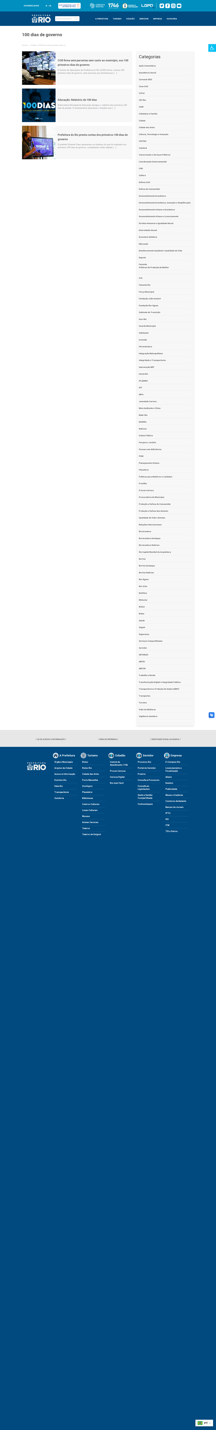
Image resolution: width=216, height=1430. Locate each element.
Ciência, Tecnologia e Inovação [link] (153, 134)
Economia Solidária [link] (148, 237)
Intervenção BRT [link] (146, 367)
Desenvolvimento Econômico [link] (152, 196)
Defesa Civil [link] (144, 182)
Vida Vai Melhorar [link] (147, 709)
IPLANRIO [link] (143, 381)
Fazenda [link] (143, 264)
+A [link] (50, 6)
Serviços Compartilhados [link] (151, 641)
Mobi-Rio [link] (143, 415)
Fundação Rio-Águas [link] (148, 305)
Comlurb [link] (143, 148)
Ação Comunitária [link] (147, 66)
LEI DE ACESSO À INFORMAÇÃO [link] (51, 739)
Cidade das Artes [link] (147, 127)
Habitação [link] (144, 333)
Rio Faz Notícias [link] (146, 573)
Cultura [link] (142, 175)
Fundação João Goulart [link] (150, 299)
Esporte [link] (142, 257)
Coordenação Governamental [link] (153, 162)
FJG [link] (140, 278)
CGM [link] (141, 107)
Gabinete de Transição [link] (149, 312)
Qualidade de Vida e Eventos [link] (152, 518)
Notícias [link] (143, 429)
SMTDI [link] (142, 662)
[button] (76, 18)
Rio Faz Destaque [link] (147, 566)
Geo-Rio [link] (142, 319)
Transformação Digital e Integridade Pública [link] (160, 682)
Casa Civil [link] (143, 86)
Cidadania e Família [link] (148, 114)
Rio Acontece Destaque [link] (149, 538)
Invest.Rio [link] (143, 374)
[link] (212, 48)
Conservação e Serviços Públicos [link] (154, 155)
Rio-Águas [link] (144, 579)
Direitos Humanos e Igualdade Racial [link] (156, 223)
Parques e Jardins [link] (147, 442)
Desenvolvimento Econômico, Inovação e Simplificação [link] (165, 203)
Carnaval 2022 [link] (145, 79)
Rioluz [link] (142, 607)
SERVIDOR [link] (143, 19)
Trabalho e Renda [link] (147, 675)
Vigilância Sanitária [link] (148, 716)
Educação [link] (143, 244)
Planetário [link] (144, 470)
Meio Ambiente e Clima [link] (149, 408)
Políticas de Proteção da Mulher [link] (154, 267)
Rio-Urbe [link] (143, 586)
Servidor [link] (143, 648)
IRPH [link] (141, 394)
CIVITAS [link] (142, 141)
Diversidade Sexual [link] (148, 230)
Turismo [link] (143, 703)
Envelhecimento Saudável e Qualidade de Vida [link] (160, 251)
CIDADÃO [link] (130, 19)
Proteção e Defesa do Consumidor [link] (155, 504)
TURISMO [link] (117, 19)
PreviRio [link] (143, 483)
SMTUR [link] (142, 668)
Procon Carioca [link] (146, 490)
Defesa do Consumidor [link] (149, 189)
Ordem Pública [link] (146, 435)
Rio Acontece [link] (145, 531)
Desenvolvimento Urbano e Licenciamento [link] (158, 216)
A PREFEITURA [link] (101, 19)
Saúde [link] (142, 620)
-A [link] (46, 6)
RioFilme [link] (143, 593)
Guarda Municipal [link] (147, 326)
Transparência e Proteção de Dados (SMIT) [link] (159, 689)
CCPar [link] (142, 93)
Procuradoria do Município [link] (151, 497)
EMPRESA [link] (157, 19)
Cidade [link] (33, 45)
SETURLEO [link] (143, 655)
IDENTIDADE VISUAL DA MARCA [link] (165, 739)
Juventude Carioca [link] (148, 401)
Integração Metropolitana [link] (151, 353)
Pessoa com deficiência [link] (150, 449)
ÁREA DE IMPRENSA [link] (108, 739)
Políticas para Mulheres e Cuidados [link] (155, 477)
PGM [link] (141, 456)
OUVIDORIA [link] (172, 19)
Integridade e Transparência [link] (152, 360)
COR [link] (141, 168)
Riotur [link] (141, 614)
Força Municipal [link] (146, 292)
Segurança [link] (144, 634)
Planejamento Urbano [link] (149, 463)
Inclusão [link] (143, 340)
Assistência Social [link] (147, 73)
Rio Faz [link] (142, 559)
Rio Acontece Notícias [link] (149, 545)
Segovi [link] (142, 627)
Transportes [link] (144, 696)
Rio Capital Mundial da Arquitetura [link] (155, 552)
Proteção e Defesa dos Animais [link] (153, 511)
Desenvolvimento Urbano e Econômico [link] (157, 210)
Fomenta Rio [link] (144, 285)
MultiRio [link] (142, 422)
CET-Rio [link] (142, 100)
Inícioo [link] (25, 45)
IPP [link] (140, 388)
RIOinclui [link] (143, 600)
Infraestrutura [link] (145, 346)
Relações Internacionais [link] (150, 525)
